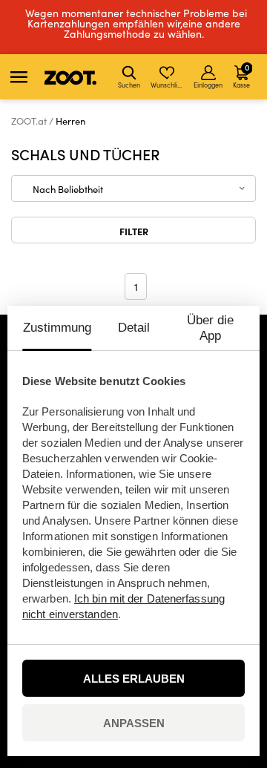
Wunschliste (168, 84)
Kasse (241, 75)
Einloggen (208, 84)
